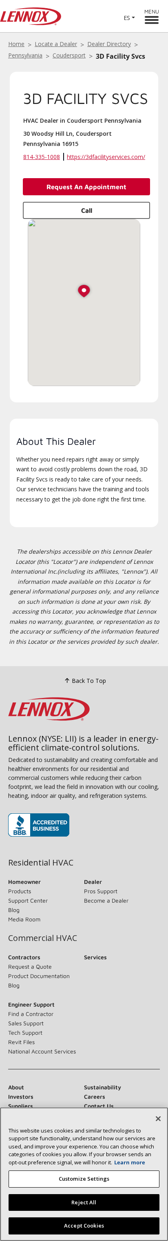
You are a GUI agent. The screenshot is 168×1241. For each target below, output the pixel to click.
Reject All (83, 1202)
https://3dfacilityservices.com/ (106, 157)
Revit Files (21, 1041)
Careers (94, 1096)
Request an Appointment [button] (86, 186)
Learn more (129, 1162)
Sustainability (102, 1087)
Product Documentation (39, 975)
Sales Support (26, 1023)
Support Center (28, 900)
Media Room (24, 919)
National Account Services (42, 1051)
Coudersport (69, 55)
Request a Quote (30, 966)
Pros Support (100, 891)
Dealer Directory (109, 44)
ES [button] (127, 18)
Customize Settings (84, 1178)
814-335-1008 (41, 157)
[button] (84, 292)
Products (19, 891)
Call (86, 210)
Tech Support (25, 1032)
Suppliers (20, 1105)
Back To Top (89, 681)
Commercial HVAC (42, 938)
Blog (14, 909)
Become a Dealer (106, 900)
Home (16, 44)
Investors (20, 1096)
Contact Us (99, 1105)
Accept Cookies (84, 1225)
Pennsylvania (25, 55)
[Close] (158, 1119)
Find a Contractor (30, 1013)
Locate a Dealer (56, 44)
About (16, 1087)
